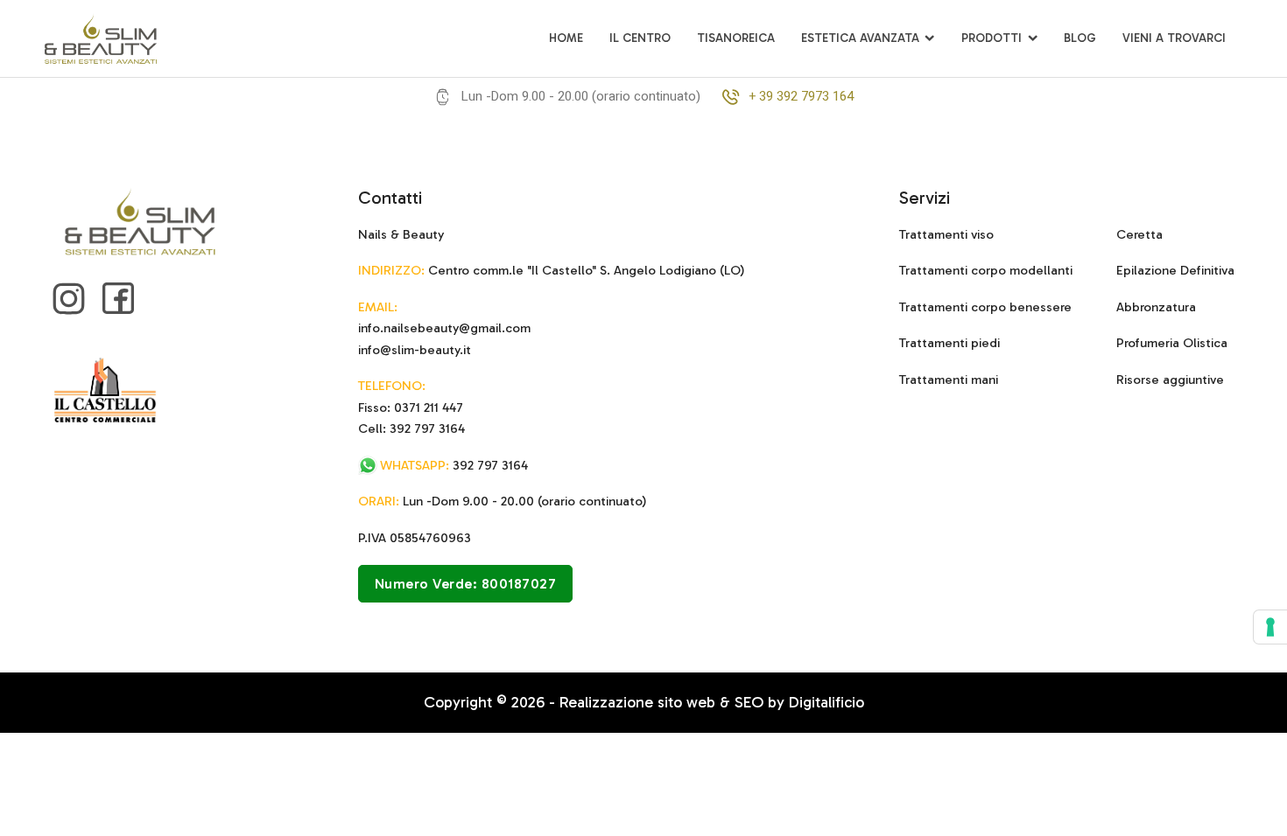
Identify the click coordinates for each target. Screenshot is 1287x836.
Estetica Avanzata (860, 38)
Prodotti (991, 38)
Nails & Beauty (401, 234)
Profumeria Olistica (1171, 343)
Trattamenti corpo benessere (985, 307)
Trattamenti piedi (949, 343)
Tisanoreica (736, 38)
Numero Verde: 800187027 (466, 583)
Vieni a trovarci (1174, 38)
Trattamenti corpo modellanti (985, 270)
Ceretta (1139, 234)
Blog (1080, 38)
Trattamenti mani (948, 379)
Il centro (640, 38)
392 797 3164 (454, 465)
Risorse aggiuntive (1170, 379)
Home (566, 38)
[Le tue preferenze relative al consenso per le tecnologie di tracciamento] (1270, 627)
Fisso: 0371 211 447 (410, 407)
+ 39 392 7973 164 (801, 96)
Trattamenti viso (946, 234)
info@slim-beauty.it (414, 350)
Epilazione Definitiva (1175, 270)
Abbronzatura (1156, 307)
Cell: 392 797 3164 (411, 428)
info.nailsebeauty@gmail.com (444, 328)
